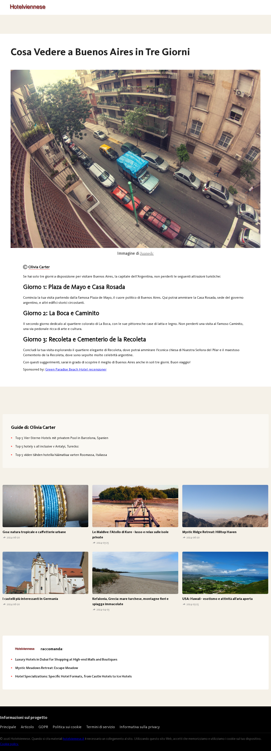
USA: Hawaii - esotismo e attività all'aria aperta (217, 599)
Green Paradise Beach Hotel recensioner (75, 369)
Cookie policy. (9, 744)
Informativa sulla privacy (140, 727)
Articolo (27, 727)
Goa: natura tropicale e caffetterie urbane (34, 532)
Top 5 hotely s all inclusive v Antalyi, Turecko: (47, 446)
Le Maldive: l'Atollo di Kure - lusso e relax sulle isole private (130, 534)
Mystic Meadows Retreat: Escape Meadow (46, 668)
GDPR (43, 727)
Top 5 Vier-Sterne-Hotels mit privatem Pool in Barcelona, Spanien (61, 438)
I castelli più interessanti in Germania (30, 599)
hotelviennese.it (73, 739)
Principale (8, 727)
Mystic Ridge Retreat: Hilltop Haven (209, 532)
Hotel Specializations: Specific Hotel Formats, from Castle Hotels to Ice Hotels (73, 676)
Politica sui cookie (67, 727)
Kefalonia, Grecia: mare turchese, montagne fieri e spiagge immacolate (130, 601)
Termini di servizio (100, 727)
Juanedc (147, 253)
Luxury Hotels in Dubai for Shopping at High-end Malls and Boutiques (66, 659)
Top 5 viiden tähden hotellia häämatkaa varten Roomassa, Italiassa (61, 455)
